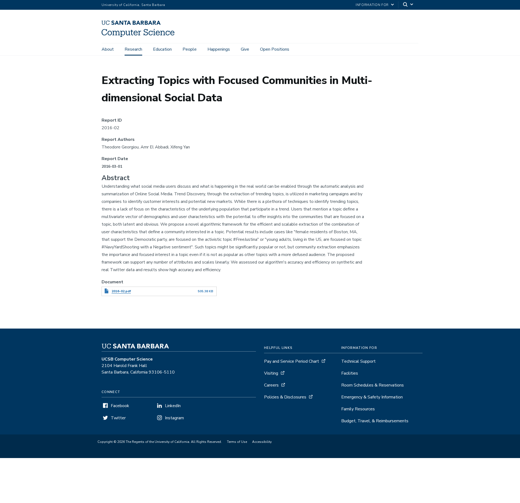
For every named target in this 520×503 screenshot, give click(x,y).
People (190, 49)
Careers (271, 385)
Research (133, 49)
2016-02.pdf (121, 291)
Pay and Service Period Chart (291, 361)
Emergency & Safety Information (372, 397)
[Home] (140, 35)
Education (162, 49)
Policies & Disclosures (285, 397)
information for (372, 5)
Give (245, 49)
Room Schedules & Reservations (372, 385)
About (108, 49)
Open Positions (274, 49)
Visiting (271, 373)
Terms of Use (237, 442)
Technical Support (358, 361)
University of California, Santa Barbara (133, 5)
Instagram (174, 418)
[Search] (408, 5)
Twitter (118, 418)
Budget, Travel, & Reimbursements (374, 421)
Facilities (349, 373)
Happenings (218, 49)
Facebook (120, 406)
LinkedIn (173, 406)
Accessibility (262, 442)
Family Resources (358, 409)
